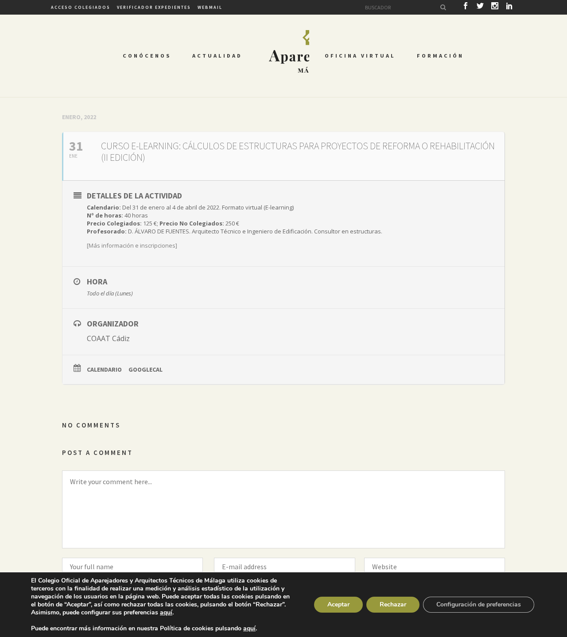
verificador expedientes (154, 7)
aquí (166, 613)
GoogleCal (145, 369)
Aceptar (338, 604)
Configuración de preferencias (478, 604)
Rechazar (393, 604)
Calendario (104, 369)
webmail (210, 7)
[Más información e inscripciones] (132, 245)
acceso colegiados (80, 7)
